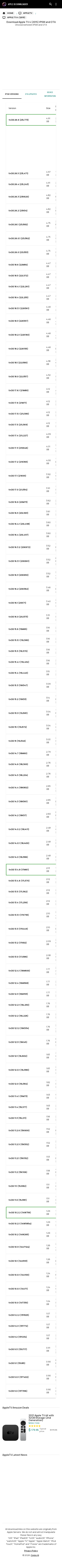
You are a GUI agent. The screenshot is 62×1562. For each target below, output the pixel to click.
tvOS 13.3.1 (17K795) (19, 914)
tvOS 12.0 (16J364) (18, 1083)
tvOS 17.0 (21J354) (18, 489)
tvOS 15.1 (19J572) (18, 727)
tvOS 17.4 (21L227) (18, 435)
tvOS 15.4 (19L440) (18, 672)
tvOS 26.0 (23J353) (18, 252)
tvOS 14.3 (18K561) (18, 801)
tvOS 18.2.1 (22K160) (19, 334)
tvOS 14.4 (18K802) (18, 787)
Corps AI (35, 1555)
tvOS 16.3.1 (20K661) (19, 561)
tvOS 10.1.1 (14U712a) (19, 1246)
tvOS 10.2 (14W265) (19, 1234)
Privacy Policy (31, 1550)
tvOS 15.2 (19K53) (18, 699)
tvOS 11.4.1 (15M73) (18, 1096)
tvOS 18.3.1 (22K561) (19, 308)
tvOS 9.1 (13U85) (17, 1363)
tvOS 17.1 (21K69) (17, 475)
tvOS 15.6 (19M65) (18, 629)
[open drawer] (4, 4)
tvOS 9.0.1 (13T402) (19, 1377)
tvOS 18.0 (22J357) (18, 376)
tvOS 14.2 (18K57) (18, 815)
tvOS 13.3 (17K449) (18, 928)
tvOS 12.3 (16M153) (18, 994)
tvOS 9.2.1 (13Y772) (18, 1325)
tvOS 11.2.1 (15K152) (18, 1158)
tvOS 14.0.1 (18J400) (19, 843)
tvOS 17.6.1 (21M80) (19, 390)
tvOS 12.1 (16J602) (18, 1056)
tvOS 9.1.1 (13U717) (18, 1349)
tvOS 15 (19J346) (17, 740)
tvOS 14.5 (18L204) (18, 775)
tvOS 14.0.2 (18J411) (19, 829)
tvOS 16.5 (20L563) (18, 512)
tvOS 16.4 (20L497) (19, 534)
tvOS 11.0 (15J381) (18, 1199)
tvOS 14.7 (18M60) (18, 753)
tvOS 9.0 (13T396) (18, 1391)
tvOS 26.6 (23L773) (19, 119)
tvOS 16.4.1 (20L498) (19, 523)
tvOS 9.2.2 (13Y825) (19, 1315)
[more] (56, 4)
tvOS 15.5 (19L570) (18, 651)
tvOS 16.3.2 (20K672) (20, 547)
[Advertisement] (31, 57)
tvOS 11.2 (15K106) (18, 1172)
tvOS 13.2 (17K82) (18, 942)
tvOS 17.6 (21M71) (18, 402)
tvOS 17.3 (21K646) (18, 447)
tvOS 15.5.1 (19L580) (19, 640)
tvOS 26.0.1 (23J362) (19, 238)
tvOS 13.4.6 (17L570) (19, 880)
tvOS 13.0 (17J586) (18, 956)
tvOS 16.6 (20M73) (18, 502)
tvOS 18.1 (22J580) (18, 362)
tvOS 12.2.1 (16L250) (19, 1004)
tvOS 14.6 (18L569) (18, 764)
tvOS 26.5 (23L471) (18, 173)
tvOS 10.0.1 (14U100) (19, 1274)
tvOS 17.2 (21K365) (18, 461)
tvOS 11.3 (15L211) (17, 1118)
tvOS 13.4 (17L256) (18, 902)
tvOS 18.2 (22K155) (18, 348)
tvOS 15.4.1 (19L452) (19, 662)
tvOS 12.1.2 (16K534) (19, 1028)
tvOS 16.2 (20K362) (19, 588)
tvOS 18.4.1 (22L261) (19, 286)
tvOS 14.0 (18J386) (18, 857)
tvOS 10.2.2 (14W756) (20, 1212)
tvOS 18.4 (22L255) (18, 297)
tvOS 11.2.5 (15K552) (19, 1144)
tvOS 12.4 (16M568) (19, 983)
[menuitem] (19, 4)
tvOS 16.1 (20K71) (17, 602)
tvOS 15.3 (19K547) (18, 685)
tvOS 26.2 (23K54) (18, 210)
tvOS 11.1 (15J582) (17, 1186)
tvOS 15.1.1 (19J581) (18, 713)
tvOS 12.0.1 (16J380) (19, 1069)
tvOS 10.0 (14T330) (18, 1302)
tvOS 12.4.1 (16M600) (19, 970)
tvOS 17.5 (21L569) (18, 424)
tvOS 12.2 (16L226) (18, 1015)
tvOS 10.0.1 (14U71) (18, 1288)
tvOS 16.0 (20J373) (18, 616)
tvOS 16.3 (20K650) (19, 575)
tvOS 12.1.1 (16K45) (18, 1042)
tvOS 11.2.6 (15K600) (19, 1130)
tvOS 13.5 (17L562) (18, 891)
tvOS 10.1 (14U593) (18, 1260)
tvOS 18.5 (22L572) (18, 275)
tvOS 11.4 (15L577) (18, 1107)
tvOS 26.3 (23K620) (19, 196)
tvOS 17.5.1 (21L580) (19, 413)
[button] (8, 13)
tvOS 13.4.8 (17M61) (19, 869)
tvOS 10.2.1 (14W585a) (20, 1223)
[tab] (12, 94)
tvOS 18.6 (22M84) (18, 264)
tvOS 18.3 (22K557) (18, 320)
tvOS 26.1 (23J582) (18, 224)
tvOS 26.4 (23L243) (19, 184)
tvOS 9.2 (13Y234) (18, 1336)
